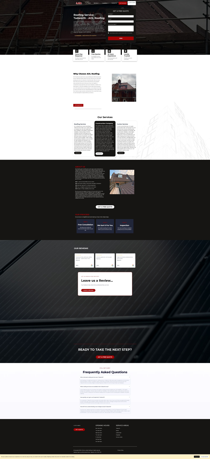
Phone (110, 19)
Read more (78, 260)
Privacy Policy (120, 450)
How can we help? (112, 24)
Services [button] (96, 3)
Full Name (110, 14)
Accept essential (204, 456)
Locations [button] (104, 3)
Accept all (197, 456)
